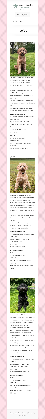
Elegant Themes (22, 413)
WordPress (22, 415)
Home (14, 21)
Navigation (24, 15)
